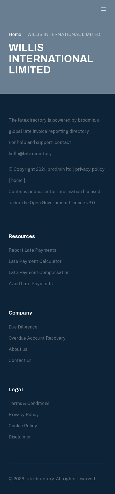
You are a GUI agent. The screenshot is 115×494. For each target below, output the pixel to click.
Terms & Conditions (29, 403)
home (17, 180)
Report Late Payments (32, 250)
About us (18, 349)
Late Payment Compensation (39, 272)
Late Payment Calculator (35, 261)
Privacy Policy (24, 414)
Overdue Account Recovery (37, 338)
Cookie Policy (23, 425)
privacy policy (90, 169)
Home (15, 34)
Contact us (20, 360)
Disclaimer (20, 437)
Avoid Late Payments (31, 283)
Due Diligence (23, 327)
